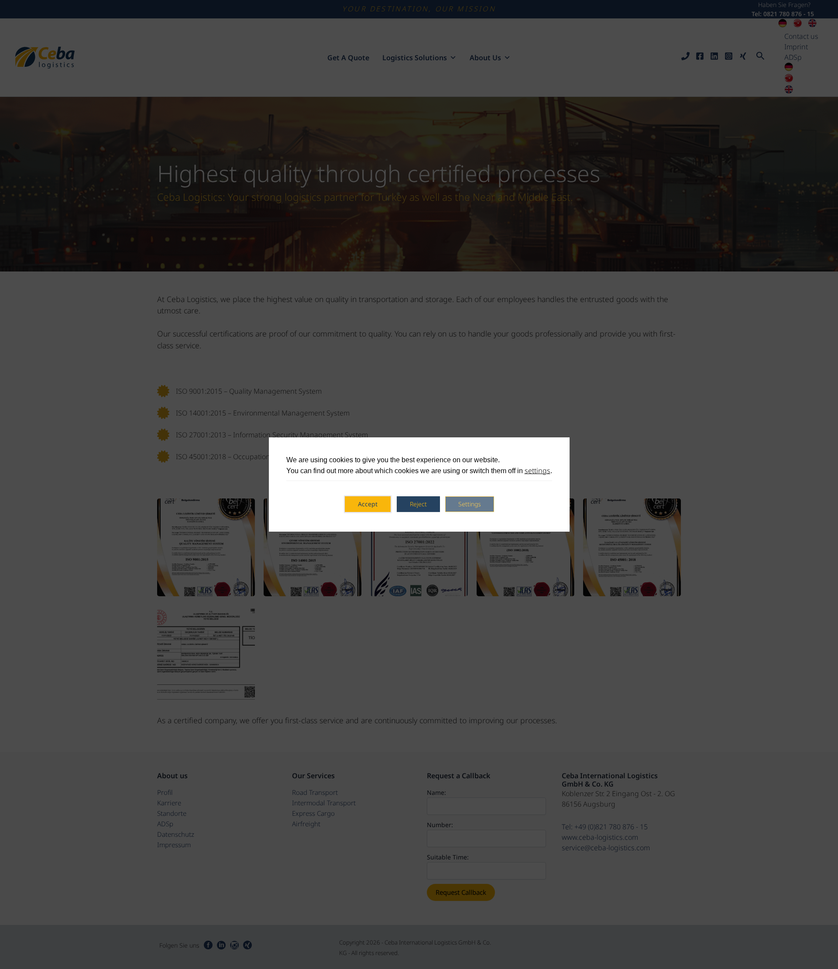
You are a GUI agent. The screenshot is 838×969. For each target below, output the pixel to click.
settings (537, 470)
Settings (469, 504)
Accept (368, 504)
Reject (418, 504)
